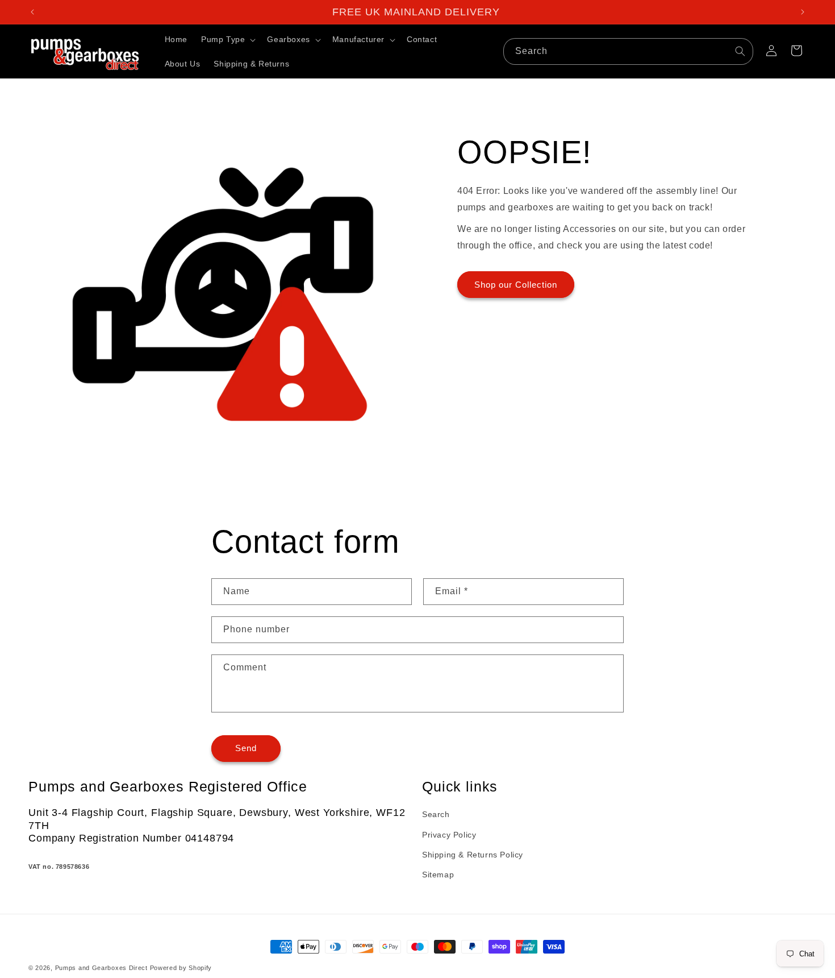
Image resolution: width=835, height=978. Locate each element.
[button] (227, 39)
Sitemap (438, 874)
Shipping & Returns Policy (472, 854)
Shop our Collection (515, 284)
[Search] (740, 51)
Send (246, 748)
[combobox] (628, 51)
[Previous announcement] (32, 12)
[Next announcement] (802, 12)
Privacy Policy (449, 834)
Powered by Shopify (181, 967)
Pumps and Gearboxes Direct (101, 967)
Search (436, 814)
